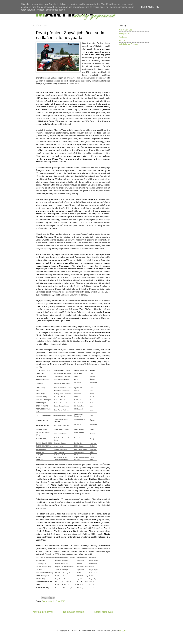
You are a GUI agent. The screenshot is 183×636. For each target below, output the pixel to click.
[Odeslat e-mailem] (42, 597)
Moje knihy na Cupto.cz (128, 44)
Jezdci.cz (123, 37)
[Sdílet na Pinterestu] (53, 597)
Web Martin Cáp (125, 30)
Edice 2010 (60, 601)
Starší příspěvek (103, 611)
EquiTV (122, 41)
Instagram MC (124, 33)
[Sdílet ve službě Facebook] (50, 597)
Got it (159, 7)
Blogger (122, 630)
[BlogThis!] (45, 597)
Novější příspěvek (43, 611)
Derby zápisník (48, 601)
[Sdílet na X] (48, 597)
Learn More (147, 7)
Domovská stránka (73, 611)
